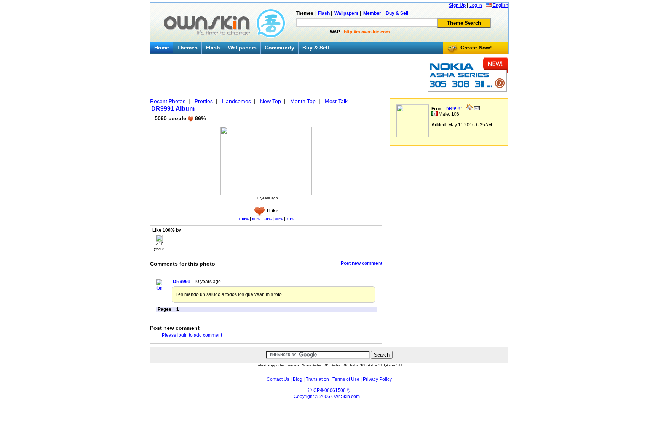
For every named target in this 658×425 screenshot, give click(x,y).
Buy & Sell (315, 48)
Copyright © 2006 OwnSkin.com (327, 396)
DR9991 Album (173, 108)
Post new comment (361, 263)
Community (279, 48)
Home (161, 48)
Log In (475, 5)
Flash (213, 48)
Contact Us (278, 379)
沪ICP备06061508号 (329, 390)
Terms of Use (345, 379)
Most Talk (336, 101)
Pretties (204, 101)
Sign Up (457, 5)
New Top (270, 101)
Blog (297, 379)
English (500, 5)
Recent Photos (167, 101)
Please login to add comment (192, 335)
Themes (187, 48)
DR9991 (454, 108)
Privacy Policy (377, 379)
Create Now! (476, 48)
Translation (317, 379)
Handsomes (236, 101)
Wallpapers (242, 48)
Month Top (303, 101)
